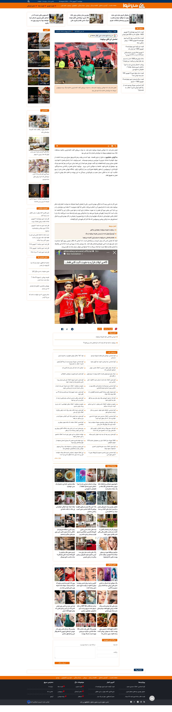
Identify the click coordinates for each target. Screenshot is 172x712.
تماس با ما (51, 1)
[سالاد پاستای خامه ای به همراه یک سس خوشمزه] (65, 475)
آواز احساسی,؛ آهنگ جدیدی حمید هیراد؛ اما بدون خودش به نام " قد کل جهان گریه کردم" (102, 417)
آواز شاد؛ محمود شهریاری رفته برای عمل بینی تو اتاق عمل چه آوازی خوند (102, 399)
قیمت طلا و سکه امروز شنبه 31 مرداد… (134, 697)
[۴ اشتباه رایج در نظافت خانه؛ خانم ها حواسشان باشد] (39, 121)
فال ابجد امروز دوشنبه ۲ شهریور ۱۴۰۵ (39, 244)
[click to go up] (152, 698)
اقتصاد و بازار (94, 5)
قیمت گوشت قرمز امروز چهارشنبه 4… (104, 687)
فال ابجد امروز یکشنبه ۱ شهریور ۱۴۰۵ (39, 248)
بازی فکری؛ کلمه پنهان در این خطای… (104, 692)
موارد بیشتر (58, 458)
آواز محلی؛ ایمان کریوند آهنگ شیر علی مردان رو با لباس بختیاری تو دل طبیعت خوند (70, 381)
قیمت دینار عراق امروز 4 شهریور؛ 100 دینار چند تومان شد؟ (133, 74)
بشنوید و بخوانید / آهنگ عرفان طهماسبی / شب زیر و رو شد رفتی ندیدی (69, 405)
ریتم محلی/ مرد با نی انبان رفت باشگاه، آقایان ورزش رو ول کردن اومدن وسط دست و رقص (69, 429)
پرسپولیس (60, 692)
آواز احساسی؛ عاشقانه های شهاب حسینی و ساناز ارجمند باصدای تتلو (103, 411)
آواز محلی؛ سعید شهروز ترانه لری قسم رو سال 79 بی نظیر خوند (69, 393)
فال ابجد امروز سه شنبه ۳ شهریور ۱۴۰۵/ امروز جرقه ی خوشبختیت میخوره (40, 228)
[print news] (108, 146)
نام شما (115, 645)
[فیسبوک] (62, 330)
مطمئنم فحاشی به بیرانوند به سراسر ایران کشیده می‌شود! (98, 238)
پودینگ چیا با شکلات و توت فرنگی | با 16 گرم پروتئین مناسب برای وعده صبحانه (39, 98)
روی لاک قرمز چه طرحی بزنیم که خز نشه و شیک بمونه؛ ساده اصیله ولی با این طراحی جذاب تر (65, 585)
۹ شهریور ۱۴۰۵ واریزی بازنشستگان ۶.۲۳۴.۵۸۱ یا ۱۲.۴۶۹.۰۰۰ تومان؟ (134, 54)
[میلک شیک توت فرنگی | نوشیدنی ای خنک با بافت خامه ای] (65, 498)
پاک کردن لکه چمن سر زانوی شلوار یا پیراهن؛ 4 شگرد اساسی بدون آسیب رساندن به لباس (86, 509)
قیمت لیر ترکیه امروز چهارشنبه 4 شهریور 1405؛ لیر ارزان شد (135, 47)
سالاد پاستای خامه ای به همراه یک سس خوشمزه (65, 485)
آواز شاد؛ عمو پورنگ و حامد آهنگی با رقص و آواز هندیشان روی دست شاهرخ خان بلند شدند (103, 429)
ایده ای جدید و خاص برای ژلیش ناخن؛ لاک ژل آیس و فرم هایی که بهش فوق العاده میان (65, 608)
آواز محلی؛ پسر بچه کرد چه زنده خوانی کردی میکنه (102, 434)
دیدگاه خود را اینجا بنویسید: (87, 645)
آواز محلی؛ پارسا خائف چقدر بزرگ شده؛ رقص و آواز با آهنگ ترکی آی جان (69, 411)
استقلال (80, 697)
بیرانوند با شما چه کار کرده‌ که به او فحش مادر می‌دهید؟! (99, 343)
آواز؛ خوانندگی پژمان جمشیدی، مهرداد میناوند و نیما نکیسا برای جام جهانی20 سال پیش (102, 423)
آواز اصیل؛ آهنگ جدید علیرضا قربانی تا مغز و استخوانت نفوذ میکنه (104, 448)
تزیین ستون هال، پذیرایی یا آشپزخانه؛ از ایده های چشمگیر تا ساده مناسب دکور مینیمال (66, 554)
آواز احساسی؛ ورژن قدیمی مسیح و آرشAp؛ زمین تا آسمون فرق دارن (102, 454)
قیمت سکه (60, 687)
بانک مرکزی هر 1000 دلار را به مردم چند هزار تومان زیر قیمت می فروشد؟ (133, 60)
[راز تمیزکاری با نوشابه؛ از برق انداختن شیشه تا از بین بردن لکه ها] (39, 191)
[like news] (57, 146)
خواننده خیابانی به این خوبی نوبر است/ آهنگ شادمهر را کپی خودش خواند (69, 435)
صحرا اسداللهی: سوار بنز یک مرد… (105, 697)
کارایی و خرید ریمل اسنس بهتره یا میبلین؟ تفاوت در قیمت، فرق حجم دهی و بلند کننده (86, 585)
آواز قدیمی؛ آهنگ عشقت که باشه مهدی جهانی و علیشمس (70, 423)
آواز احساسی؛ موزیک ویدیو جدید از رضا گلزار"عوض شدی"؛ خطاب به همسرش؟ (70, 363)
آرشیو (51, 697)
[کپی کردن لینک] (115, 146)
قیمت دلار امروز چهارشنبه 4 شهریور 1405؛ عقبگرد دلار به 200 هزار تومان (133, 33)
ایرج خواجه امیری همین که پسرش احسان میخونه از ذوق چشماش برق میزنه (69, 442)
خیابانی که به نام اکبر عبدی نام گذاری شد (72, 368)
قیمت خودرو (79, 687)
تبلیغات (40, 1)
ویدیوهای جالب (112, 352)
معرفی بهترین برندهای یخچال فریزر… (135, 692)
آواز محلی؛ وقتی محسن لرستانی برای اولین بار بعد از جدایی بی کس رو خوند (69, 399)
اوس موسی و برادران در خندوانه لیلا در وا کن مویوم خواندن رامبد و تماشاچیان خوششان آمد (70, 448)
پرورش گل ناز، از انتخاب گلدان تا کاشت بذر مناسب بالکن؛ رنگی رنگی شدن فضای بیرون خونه (107, 532)
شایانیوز (87, 702)
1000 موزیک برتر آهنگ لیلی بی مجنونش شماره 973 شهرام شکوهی (101, 442)
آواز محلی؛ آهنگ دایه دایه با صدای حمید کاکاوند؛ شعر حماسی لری (101, 381)
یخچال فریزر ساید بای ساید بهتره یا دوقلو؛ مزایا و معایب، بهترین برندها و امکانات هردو (119, 18)
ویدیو (69, 5)
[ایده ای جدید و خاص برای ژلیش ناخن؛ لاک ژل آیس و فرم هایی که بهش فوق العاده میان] (65, 597)
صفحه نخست (112, 5)
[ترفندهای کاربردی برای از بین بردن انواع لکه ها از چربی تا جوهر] (39, 143)
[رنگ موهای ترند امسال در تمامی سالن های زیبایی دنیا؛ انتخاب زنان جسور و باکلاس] (107, 574)
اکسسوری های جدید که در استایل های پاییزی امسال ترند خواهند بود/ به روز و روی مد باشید (39, 19)
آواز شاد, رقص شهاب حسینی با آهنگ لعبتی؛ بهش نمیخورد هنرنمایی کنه (103, 369)
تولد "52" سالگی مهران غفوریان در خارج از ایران (70, 356)
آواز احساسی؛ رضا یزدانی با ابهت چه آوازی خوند (103, 362)
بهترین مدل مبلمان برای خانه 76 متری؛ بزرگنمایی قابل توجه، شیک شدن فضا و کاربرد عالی (79, 18)
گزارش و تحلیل (103, 5)
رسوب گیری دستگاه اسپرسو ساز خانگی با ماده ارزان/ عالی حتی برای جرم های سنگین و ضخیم (65, 532)
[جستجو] (28, 1)
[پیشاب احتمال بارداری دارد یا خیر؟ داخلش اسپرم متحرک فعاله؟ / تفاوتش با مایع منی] (86, 475)
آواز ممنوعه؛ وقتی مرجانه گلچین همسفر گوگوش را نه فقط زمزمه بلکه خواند (102, 393)
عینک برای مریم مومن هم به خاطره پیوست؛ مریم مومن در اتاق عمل (101, 375)
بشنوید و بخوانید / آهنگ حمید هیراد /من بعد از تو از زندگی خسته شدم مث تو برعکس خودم (69, 387)
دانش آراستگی (78, 692)
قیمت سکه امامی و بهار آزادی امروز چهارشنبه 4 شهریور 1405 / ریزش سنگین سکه (134, 40)
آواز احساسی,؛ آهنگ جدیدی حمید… (135, 687)
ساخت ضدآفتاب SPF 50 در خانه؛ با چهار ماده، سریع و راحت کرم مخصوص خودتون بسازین (86, 608)
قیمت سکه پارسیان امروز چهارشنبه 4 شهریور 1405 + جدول (133, 80)
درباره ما (45, 1)
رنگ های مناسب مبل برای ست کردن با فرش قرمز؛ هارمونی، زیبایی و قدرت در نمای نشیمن (86, 554)
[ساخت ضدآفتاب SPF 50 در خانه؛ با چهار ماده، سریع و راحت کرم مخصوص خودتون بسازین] (86, 597)
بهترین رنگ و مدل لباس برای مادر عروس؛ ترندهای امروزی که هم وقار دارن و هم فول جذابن (65, 631)
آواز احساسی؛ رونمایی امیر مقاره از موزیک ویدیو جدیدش (103, 357)
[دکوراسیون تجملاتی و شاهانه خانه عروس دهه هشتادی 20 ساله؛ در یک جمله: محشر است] (107, 475)
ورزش (87, 5)
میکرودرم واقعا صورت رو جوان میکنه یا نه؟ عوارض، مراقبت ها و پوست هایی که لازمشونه (108, 554)
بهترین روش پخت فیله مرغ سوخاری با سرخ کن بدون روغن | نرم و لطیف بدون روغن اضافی (39, 80)
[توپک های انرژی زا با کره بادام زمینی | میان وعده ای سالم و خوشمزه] (39, 41)
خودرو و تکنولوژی (67, 678)
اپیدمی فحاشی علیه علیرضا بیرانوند (106, 337)
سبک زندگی (81, 5)
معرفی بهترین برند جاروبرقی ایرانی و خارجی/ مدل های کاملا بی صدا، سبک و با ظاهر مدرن (107, 509)
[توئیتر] (67, 330)
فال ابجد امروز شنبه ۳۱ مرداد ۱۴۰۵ (40, 252)
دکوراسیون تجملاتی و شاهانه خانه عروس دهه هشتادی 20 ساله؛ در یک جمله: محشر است (107, 486)
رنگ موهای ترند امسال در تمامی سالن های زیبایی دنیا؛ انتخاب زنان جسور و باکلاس (107, 585)
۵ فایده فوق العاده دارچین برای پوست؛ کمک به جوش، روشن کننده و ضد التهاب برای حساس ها (107, 631)
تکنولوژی (74, 5)
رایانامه (115, 652)
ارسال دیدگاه (62, 663)
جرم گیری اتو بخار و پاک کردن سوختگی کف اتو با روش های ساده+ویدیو (41, 177)
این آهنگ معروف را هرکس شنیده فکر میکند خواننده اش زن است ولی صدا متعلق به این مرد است (69, 454)
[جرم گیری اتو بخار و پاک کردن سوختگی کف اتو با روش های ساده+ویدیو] (39, 166)
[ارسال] (112, 146)
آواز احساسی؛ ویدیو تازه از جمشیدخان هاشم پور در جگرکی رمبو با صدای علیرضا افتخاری (102, 387)
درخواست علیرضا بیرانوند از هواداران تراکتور (102, 230)
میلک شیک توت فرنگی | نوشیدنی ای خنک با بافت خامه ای (65, 508)
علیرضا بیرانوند (108, 329)
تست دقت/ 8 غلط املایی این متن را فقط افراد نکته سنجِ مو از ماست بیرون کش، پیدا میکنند (39, 237)
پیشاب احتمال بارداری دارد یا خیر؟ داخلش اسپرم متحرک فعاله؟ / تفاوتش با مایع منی (86, 486)
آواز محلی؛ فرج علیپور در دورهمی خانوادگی (72, 374)
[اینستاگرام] (140, 702)
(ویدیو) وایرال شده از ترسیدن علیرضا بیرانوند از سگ (99, 234)
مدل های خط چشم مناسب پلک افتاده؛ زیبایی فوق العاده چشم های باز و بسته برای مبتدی (107, 608)
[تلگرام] (72, 330)
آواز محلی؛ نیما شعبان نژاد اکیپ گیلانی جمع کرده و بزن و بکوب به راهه (70, 417)
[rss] (143, 702)
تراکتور (100, 329)
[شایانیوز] (134, 5)
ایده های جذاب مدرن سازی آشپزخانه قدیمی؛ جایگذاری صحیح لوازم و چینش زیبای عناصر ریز (86, 532)
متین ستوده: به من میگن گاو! (40, 271)
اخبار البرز (63, 5)
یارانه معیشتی (61, 697)
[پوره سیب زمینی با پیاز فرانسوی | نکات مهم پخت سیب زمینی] (39, 59)
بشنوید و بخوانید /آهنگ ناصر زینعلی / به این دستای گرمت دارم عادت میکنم (102, 405)
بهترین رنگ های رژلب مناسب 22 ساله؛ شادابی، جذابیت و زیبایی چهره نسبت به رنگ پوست (86, 631)
